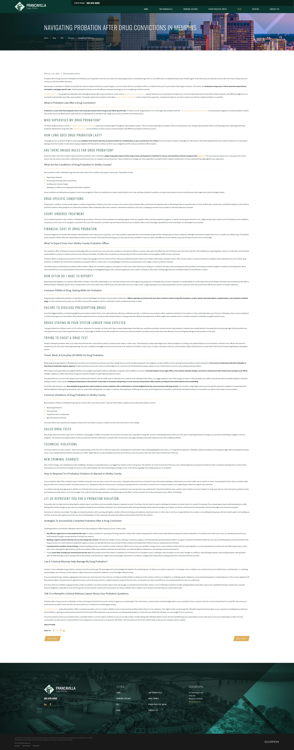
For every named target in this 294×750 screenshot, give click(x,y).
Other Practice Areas (157, 704)
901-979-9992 (93, 3)
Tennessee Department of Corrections (193, 111)
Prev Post (52, 638)
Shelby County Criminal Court (134, 94)
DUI (117, 704)
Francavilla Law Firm (51, 94)
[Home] (30, 6)
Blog (118, 710)
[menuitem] (17, 745)
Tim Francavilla (155, 692)
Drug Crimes (153, 698)
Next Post (241, 638)
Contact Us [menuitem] (274, 9)
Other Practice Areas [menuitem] (218, 9)
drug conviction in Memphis (126, 97)
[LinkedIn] (45, 704)
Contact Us (153, 710)
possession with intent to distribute (82, 126)
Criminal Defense (123, 698)
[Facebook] (50, 704)
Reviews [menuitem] (255, 9)
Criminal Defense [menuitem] (190, 9)
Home (118, 692)
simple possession (79, 129)
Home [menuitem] (146, 9)
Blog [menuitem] (240, 9)
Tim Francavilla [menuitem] (166, 9)
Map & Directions (195, 702)
